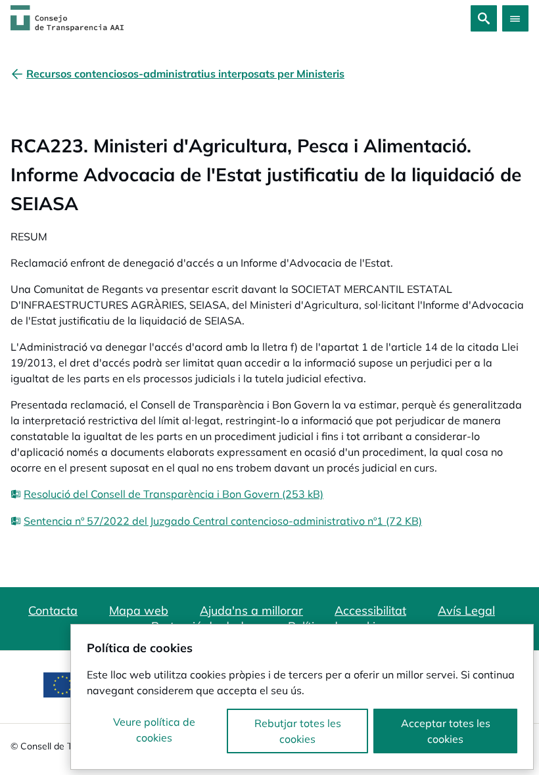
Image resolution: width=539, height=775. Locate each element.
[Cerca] (484, 18)
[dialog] (302, 697)
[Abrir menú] (515, 18)
